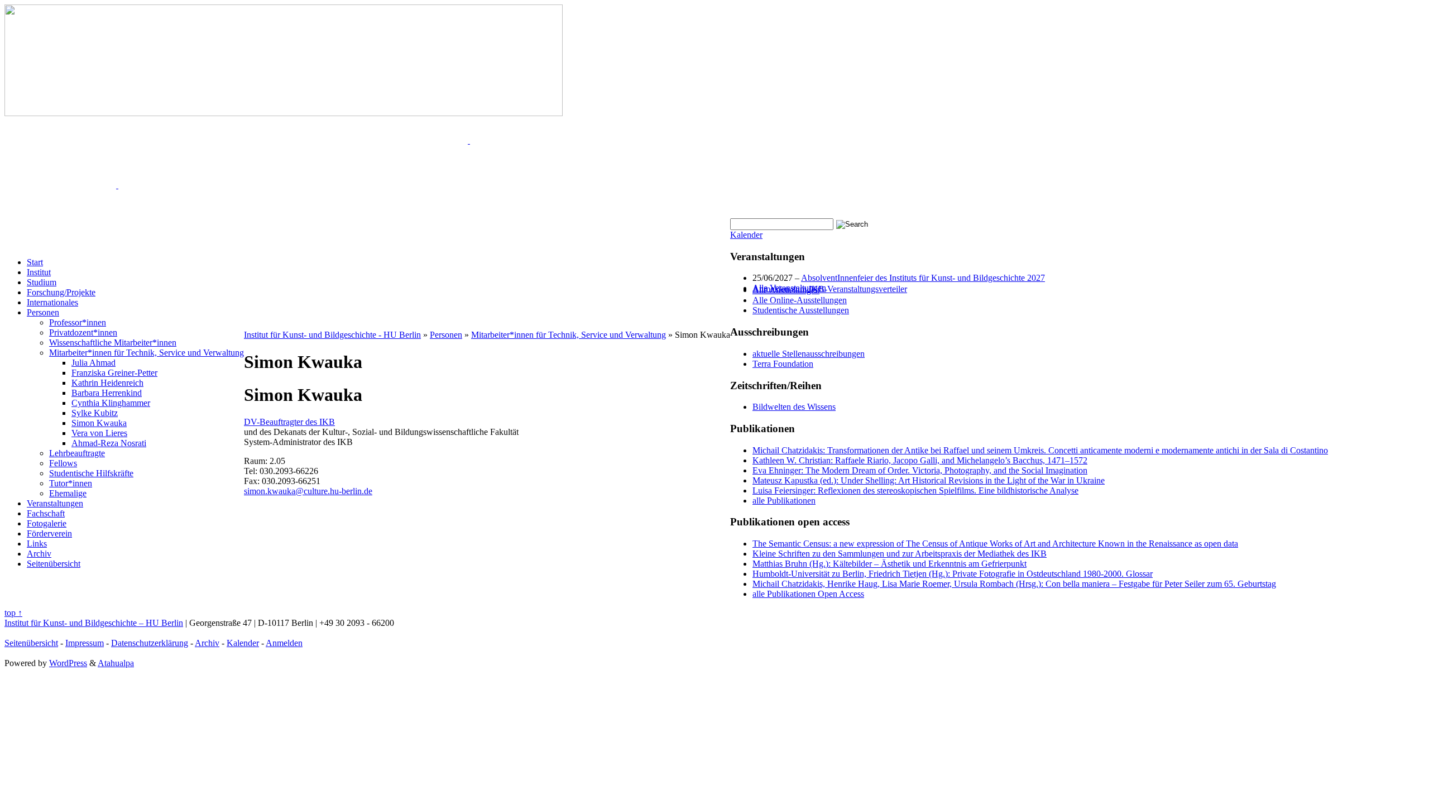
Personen (43, 312)
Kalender (746, 235)
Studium (41, 282)
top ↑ (13, 613)
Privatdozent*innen (83, 332)
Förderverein (49, 533)
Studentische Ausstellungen (800, 310)
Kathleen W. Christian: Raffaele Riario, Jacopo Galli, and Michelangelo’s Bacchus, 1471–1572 (919, 460)
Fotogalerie (46, 523)
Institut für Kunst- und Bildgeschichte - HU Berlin (332, 334)
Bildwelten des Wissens (794, 406)
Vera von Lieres (99, 433)
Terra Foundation (782, 363)
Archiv (39, 553)
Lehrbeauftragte (77, 453)
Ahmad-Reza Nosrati (108, 443)
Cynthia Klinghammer (110, 403)
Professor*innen (77, 322)
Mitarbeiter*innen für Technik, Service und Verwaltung (146, 352)
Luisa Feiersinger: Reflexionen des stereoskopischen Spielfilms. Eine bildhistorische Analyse (915, 490)
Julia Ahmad (93, 362)
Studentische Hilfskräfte (91, 473)
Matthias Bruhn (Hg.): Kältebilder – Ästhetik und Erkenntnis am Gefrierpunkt (889, 563)
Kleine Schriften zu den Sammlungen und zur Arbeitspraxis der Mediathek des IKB (899, 553)
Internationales (52, 302)
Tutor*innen (70, 483)
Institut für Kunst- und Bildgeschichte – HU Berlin (93, 623)
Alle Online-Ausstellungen (799, 300)
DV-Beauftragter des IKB (289, 422)
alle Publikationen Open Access (808, 594)
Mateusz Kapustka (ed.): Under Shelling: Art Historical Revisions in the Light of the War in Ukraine (928, 480)
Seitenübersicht (53, 563)
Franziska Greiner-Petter (114, 372)
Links (37, 543)
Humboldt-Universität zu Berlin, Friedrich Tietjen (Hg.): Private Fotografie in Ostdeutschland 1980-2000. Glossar (952, 573)
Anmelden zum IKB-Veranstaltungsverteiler (829, 289)
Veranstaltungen (55, 503)
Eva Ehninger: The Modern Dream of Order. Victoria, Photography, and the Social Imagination (919, 470)
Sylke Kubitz (94, 413)
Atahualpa (116, 663)
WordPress (68, 663)
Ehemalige (68, 493)
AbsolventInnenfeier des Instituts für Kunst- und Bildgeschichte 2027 (923, 278)
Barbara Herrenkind (106, 393)
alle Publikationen (784, 500)
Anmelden (284, 643)
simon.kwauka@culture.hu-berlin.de (308, 491)
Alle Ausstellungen (785, 290)
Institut (39, 272)
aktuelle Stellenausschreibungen (808, 353)
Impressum (84, 643)
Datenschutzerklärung (149, 643)
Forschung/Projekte (61, 292)
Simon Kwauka (99, 423)
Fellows (63, 463)
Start (35, 262)
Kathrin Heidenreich (107, 382)
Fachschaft (46, 513)
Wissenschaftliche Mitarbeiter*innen (112, 342)
